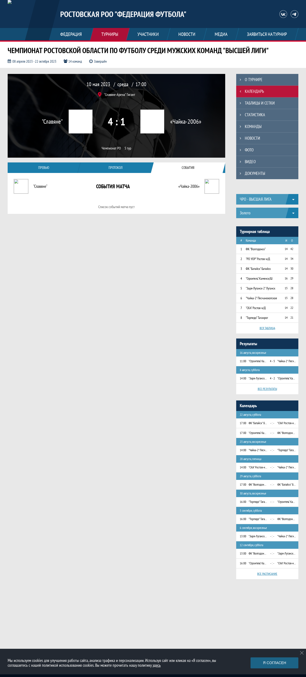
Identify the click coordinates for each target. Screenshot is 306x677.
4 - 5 (272, 361)
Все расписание (267, 574)
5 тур (128, 148)
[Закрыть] (302, 653)
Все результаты (267, 389)
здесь (157, 665)
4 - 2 (272, 378)
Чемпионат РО (111, 148)
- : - (272, 423)
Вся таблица (267, 328)
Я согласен (274, 663)
